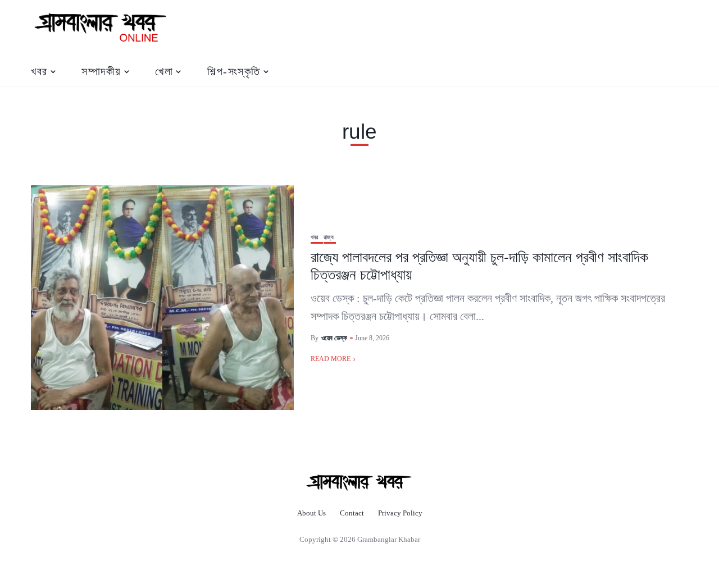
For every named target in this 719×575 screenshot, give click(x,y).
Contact (352, 513)
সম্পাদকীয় (101, 71)
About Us (311, 513)
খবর (39, 71)
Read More (331, 359)
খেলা (164, 71)
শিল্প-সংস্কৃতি (234, 71)
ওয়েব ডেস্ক (334, 338)
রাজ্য (329, 237)
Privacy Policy (400, 513)
